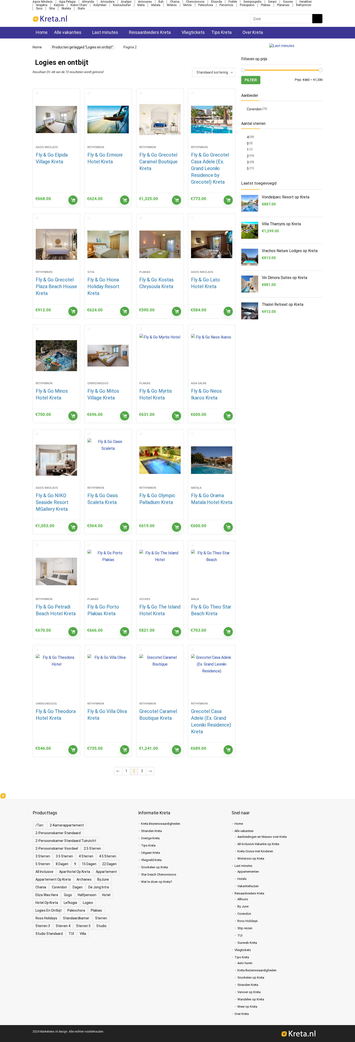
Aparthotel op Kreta (74, 872)
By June (242, 906)
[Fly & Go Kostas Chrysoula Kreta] (160, 244)
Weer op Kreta (247, 1006)
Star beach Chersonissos (158, 874)
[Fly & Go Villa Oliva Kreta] (108, 676)
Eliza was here (47, 895)
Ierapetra (41, 5)
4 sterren (86, 856)
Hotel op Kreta (47, 903)
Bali (160, 1)
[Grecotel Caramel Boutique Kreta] (160, 676)
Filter (251, 80)
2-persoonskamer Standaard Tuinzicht (66, 841)
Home (42, 32)
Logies (88, 903)
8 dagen (62, 864)
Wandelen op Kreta (250, 999)
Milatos (172, 5)
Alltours (242, 899)
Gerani (272, 1)
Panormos (226, 5)
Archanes (84, 879)
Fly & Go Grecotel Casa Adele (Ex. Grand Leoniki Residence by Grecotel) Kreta (210, 168)
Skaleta (66, 8)
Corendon (254, 109)
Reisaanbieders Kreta (149, 32)
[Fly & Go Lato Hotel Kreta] (211, 244)
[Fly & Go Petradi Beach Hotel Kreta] (56, 571)
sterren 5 (83, 926)
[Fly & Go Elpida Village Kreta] (56, 119)
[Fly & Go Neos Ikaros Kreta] (211, 355)
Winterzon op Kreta (250, 858)
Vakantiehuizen (248, 886)
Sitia (52, 8)
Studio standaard (49, 934)
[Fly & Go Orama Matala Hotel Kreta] (211, 460)
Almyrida (88, 1)
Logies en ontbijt (49, 910)
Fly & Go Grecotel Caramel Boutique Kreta (158, 161)
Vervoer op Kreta (249, 992)
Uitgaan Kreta (150, 853)
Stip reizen (244, 928)
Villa (83, 934)
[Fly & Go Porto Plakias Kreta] (108, 571)
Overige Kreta (150, 838)
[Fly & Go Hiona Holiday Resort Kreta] (108, 244)
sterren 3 (43, 926)
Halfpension (87, 895)
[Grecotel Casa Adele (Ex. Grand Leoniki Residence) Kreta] (211, 676)
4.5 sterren (107, 856)
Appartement (106, 872)
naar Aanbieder (73, 200)
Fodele (232, 1)
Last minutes (105, 32)
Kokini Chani (79, 5)
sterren (101, 918)
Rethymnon (303, 5)
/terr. (40, 825)
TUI (71, 934)
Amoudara (107, 1)
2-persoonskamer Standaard (58, 833)
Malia (141, 5)
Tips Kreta (220, 32)
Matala (155, 5)
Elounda (216, 1)
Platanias (283, 5)
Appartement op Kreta (53, 879)
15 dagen (89, 864)
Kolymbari (99, 5)
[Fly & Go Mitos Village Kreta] (108, 355)
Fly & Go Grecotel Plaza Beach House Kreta (56, 286)
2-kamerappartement (67, 825)
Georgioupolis (252, 1)
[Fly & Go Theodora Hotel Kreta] (56, 676)
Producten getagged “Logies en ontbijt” (81, 47)
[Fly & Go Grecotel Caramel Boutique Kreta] (160, 119)
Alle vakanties (67, 32)
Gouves (288, 1)
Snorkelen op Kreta (154, 867)
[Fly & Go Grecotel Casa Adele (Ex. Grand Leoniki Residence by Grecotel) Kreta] (211, 119)
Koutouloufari (122, 5)
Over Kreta (251, 32)
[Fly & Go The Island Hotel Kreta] (160, 571)
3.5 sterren (64, 856)
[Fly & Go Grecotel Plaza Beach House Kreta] (56, 244)
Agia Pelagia (67, 1)
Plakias (265, 5)
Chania (174, 1)
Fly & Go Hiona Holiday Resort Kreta (103, 286)
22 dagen (109, 864)
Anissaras (145, 1)
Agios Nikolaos (43, 1)
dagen (78, 887)
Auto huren (244, 963)
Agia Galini (198, 383)
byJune (103, 879)
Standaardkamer (76, 918)
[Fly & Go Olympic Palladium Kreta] (160, 460)
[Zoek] (317, 18)
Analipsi (126, 1)
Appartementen (248, 871)
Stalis (81, 8)
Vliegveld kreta (151, 860)
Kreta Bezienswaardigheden (160, 823)
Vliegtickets (191, 32)
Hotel (106, 895)
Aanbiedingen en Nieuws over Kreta (262, 837)
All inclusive (44, 872)
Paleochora (205, 5)
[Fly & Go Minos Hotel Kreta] (56, 355)
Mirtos (187, 5)
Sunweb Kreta (247, 943)
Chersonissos (195, 1)
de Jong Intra (98, 887)
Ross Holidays (46, 918)
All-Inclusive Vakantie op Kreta (258, 844)
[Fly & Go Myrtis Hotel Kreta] (160, 355)
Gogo (68, 895)
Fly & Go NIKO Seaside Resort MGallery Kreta (52, 502)
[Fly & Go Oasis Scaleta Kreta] (108, 460)
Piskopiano (247, 5)
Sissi (39, 8)
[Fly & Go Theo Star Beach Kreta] (211, 571)
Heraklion (305, 1)
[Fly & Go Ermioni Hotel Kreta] (108, 119)
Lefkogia (70, 903)
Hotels (242, 879)
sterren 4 (63, 926)
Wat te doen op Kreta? (156, 882)
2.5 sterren (92, 848)
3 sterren (43, 856)
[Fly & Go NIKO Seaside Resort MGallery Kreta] (56, 460)
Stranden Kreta (151, 831)
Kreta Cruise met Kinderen (255, 851)
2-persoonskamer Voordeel (57, 848)
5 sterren (43, 864)
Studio (101, 926)
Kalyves (59, 5)
